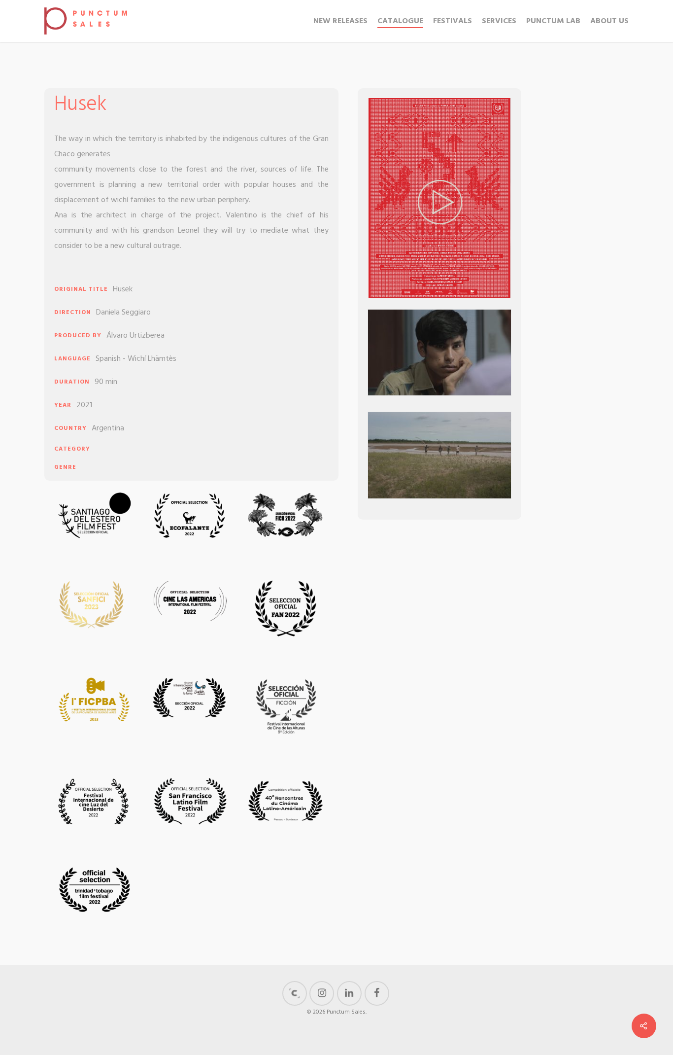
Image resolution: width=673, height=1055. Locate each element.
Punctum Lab (553, 21)
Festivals (452, 21)
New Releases (340, 21)
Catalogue (400, 21)
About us (609, 21)
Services (499, 21)
